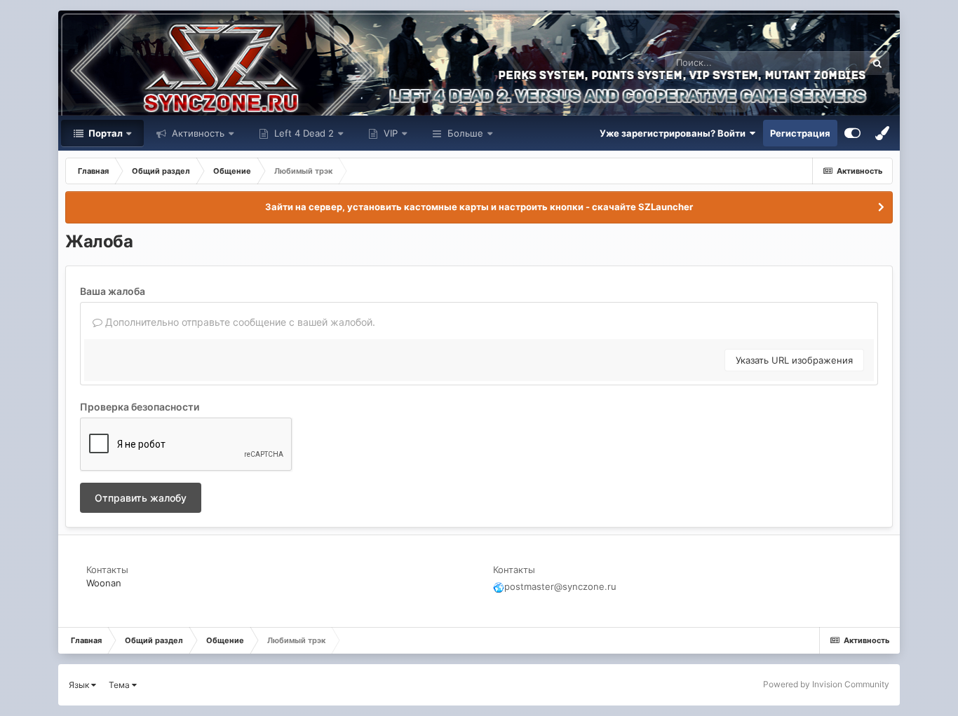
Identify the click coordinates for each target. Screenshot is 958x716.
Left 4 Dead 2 (302, 133)
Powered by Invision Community (826, 684)
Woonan (103, 582)
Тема (120, 685)
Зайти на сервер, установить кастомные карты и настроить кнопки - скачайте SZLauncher (479, 206)
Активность (196, 133)
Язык (80, 685)
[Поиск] (877, 63)
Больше (465, 133)
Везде (834, 62)
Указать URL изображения (794, 360)
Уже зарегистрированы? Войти (675, 133)
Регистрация (800, 133)
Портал (104, 133)
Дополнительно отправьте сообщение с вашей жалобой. (238, 322)
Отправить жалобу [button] (141, 498)
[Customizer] (852, 133)
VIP (389, 133)
